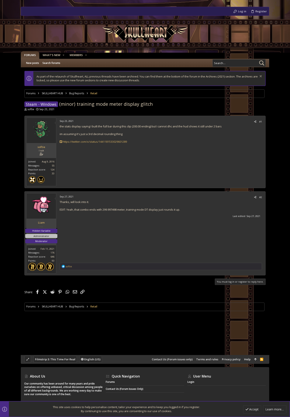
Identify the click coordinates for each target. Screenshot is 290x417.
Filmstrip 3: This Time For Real (55, 359)
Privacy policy (231, 359)
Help (247, 359)
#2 (260, 197)
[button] (63, 55)
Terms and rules (207, 359)
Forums (110, 382)
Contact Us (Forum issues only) (172, 359)
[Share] (255, 121)
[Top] (255, 359)
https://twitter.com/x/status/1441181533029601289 (94, 142)
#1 (260, 121)
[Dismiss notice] (260, 77)
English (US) (92, 359)
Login (190, 382)
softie (30, 109)
